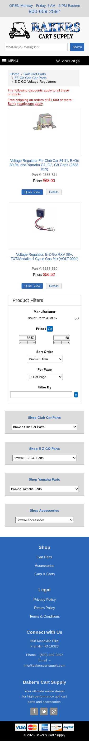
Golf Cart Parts (34, 74)
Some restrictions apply (25, 103)
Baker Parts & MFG (53, 318)
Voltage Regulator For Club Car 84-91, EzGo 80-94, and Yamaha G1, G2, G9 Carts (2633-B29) (44, 165)
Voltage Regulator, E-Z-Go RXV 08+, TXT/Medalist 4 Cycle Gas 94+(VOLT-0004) (45, 256)
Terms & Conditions (44, 616)
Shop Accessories (44, 510)
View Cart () (71, 61)
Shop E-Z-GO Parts (44, 449)
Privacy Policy (44, 599)
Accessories (44, 566)
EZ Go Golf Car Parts (30, 78)
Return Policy (44, 608)
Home (14, 74)
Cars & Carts (44, 574)
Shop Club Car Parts (44, 417)
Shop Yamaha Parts (44, 479)
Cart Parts (44, 557)
